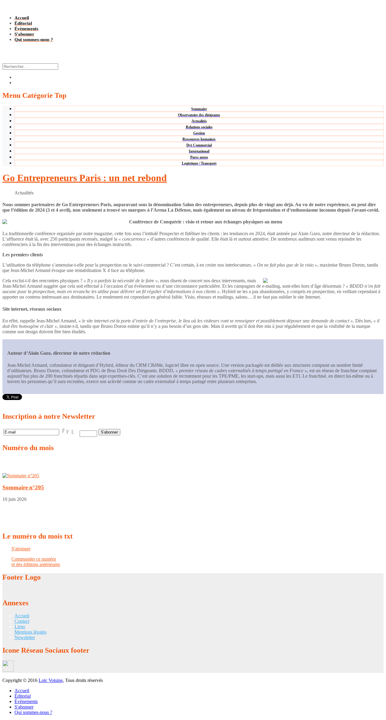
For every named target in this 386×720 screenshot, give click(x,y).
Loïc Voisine (51, 680)
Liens (19, 626)
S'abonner (20, 548)
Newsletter (24, 637)
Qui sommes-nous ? (33, 712)
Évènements (26, 701)
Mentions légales (30, 632)
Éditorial (22, 696)
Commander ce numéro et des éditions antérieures (35, 561)
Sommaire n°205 (23, 487)
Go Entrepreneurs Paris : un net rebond (84, 177)
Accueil (21, 615)
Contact (21, 621)
